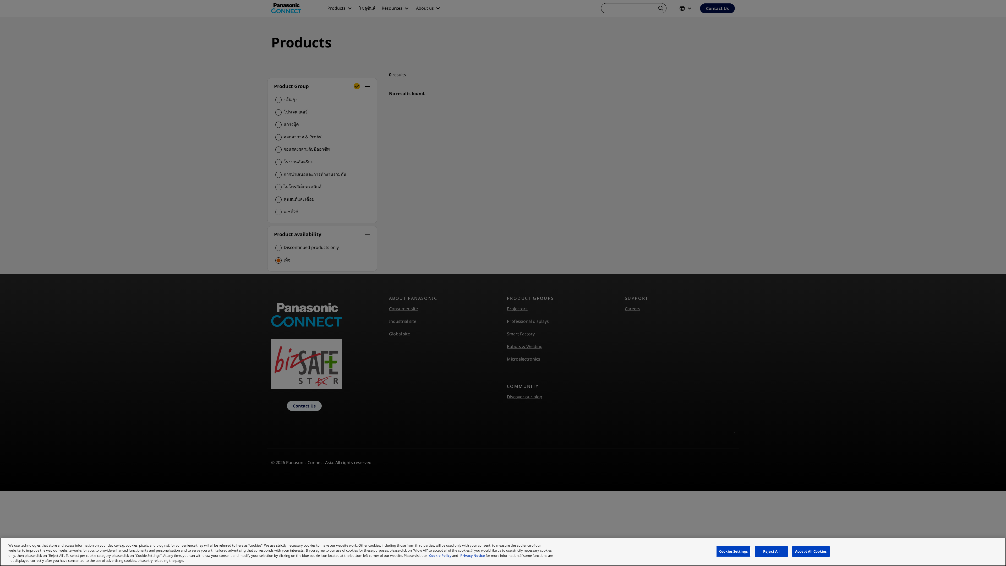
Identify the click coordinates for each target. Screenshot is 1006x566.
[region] (503, 552)
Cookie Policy (440, 555)
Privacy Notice (472, 555)
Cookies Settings (733, 551)
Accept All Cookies (811, 551)
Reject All (771, 551)
